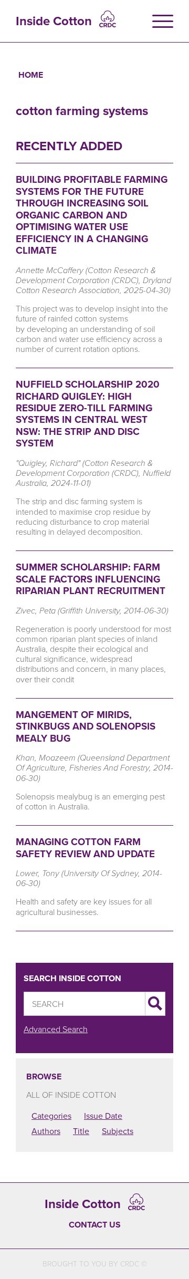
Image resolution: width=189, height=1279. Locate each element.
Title (81, 1131)
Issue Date (103, 1115)
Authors (46, 1131)
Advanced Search (56, 1029)
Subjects (117, 1131)
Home (30, 75)
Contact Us (95, 1225)
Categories (51, 1115)
